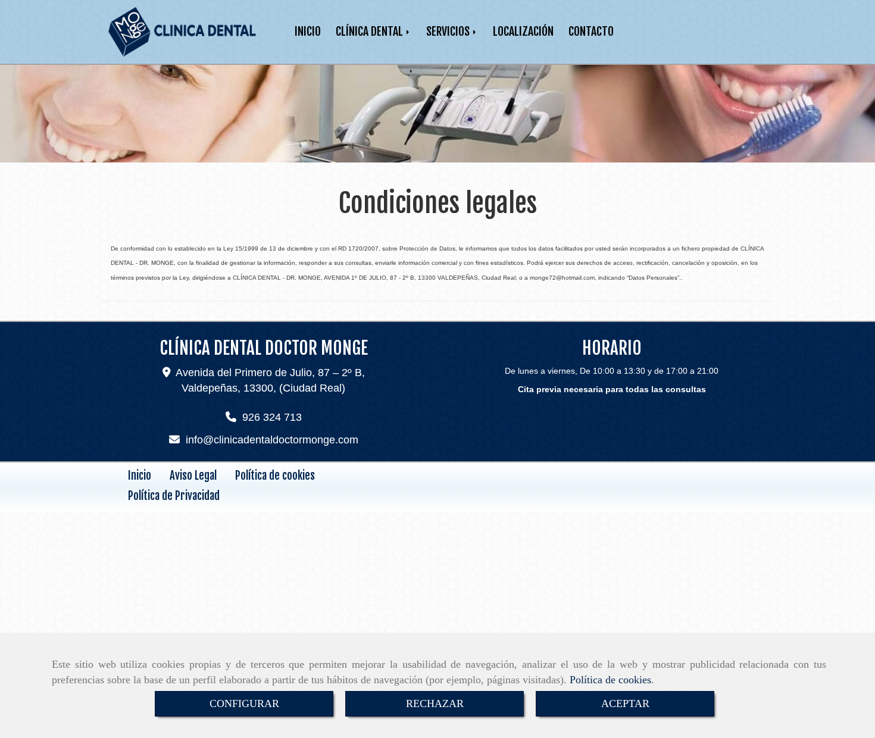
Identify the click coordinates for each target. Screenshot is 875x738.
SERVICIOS (449, 31)
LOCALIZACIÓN (523, 31)
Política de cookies (610, 680)
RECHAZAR (435, 703)
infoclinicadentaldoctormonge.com (272, 440)
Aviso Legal (193, 475)
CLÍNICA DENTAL (370, 31)
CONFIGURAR (244, 703)
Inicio (139, 475)
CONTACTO (591, 31)
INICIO (308, 31)
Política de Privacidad (174, 496)
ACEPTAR (625, 703)
